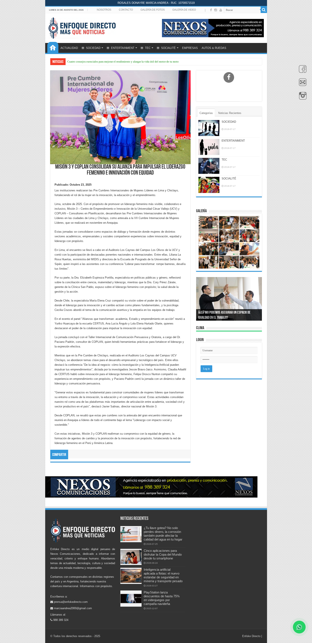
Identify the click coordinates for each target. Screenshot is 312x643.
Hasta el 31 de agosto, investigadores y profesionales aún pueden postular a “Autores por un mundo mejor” (128, 61)
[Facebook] (301, 71)
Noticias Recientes (229, 113)
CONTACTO (126, 9)
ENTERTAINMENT (122, 48)
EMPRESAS (190, 48)
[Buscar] (264, 10)
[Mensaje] (301, 84)
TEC (147, 48)
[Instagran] (301, 98)
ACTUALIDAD (69, 48)
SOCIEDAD (92, 48)
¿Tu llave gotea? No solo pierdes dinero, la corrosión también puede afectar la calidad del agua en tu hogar (163, 533)
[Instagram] (215, 10)
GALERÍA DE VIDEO (184, 9)
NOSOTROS (104, 9)
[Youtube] (220, 10)
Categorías (206, 113)
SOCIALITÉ (168, 48)
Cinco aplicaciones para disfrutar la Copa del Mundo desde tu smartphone (163, 554)
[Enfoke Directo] (82, 27)
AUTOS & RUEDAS (214, 48)
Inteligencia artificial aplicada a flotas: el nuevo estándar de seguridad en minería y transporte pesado (163, 575)
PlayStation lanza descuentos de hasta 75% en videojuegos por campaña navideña (162, 598)
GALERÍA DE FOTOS (153, 9)
